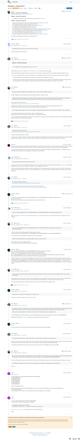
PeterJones (13, 43)
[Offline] (9, 12)
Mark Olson (13, 144)
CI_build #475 (25, 317)
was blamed (63, 164)
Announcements (16, 8)
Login (14, 426)
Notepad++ (44, 432)
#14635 (40, 33)
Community (15, 1)
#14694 (39, 25)
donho (12, 11)
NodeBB (39, 434)
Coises (12, 125)
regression (43, 18)
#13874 (44, 30)
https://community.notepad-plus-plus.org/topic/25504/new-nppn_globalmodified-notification (29, 187)
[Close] (71, 417)
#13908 (47, 28)
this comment (29, 70)
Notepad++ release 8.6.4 (22, 45)
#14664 (33, 27)
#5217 (34, 31)
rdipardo (12, 207)
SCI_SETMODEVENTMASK (24, 215)
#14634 (38, 31)
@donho (18, 43)
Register (10, 426)
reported (30, 169)
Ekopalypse (13, 193)
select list (37, 215)
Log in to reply (69, 8)
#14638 (34, 24)
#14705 (44, 33)
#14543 (38, 32)
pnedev (12, 372)
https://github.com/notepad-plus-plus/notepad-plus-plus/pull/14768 (24, 103)
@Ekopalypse (18, 207)
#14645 (45, 22)
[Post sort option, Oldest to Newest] (65, 8)
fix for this (36, 70)
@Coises (16, 87)
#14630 (33, 26)
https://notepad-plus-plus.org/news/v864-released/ (21, 14)
